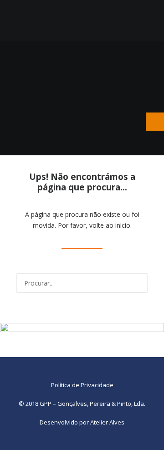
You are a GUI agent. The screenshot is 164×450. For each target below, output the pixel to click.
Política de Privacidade (82, 385)
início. (123, 225)
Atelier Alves (107, 422)
